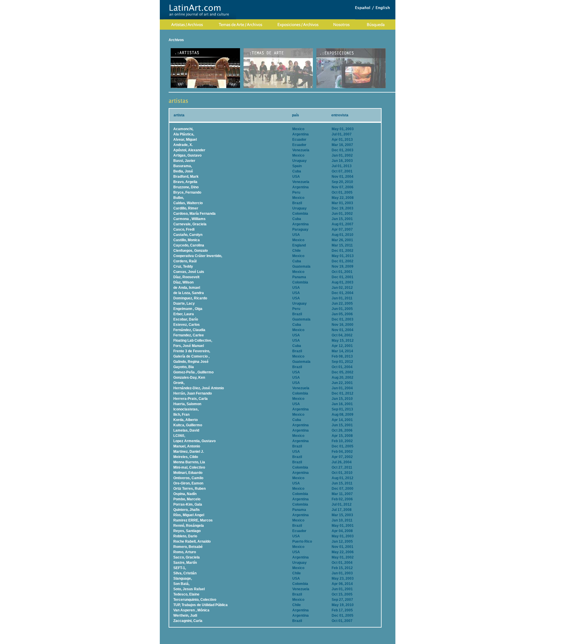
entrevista (339, 115)
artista (179, 115)
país (295, 115)
